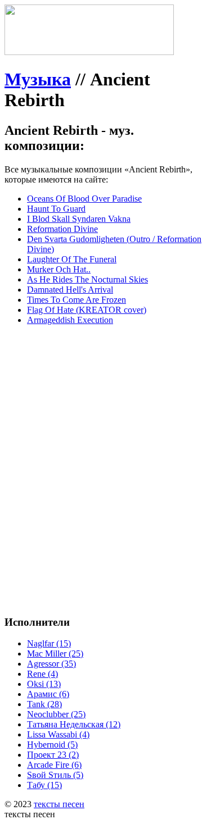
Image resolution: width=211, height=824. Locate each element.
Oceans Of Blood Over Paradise (84, 198)
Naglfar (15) (49, 643)
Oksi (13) (44, 684)
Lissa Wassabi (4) (58, 734)
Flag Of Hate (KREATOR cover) (86, 310)
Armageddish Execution (70, 320)
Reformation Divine (62, 229)
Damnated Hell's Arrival (70, 289)
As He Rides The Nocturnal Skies (87, 279)
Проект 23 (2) (53, 754)
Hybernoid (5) (52, 744)
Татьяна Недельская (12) (73, 724)
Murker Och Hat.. (59, 269)
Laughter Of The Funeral (71, 259)
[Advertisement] (105, 439)
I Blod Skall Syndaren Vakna (79, 219)
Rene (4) (42, 674)
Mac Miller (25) (55, 653)
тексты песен (59, 804)
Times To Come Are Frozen (76, 299)
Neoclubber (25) (56, 714)
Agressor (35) (51, 663)
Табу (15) (44, 785)
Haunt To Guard (56, 208)
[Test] (89, 52)
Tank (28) (44, 704)
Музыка (38, 79)
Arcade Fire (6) (54, 765)
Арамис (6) (48, 694)
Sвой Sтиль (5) (55, 775)
